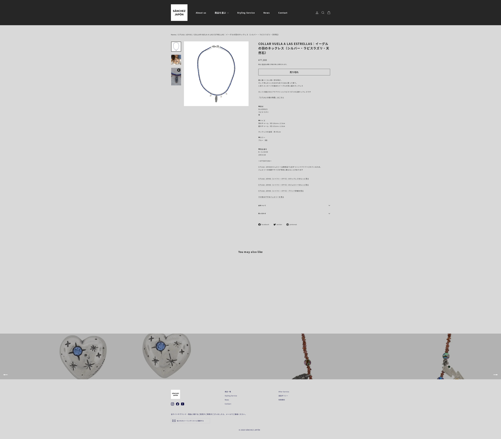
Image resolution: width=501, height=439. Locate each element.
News (266, 12)
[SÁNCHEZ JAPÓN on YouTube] (182, 404)
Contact (282, 12)
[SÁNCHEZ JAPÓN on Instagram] (172, 404)
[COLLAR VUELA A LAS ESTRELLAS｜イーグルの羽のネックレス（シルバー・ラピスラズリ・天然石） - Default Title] (172, 314)
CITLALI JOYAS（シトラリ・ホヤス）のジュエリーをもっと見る (283, 185)
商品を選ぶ (221, 12)
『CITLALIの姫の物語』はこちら (271, 97)
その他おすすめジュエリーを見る (271, 197)
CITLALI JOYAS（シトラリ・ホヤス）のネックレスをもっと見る (283, 179)
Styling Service (246, 12)
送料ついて (262, 205)
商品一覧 (228, 392)
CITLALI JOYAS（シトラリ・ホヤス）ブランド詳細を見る (281, 191)
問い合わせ (262, 213)
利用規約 (282, 400)
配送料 (264, 64)
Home (173, 34)
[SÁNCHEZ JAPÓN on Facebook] (177, 404)
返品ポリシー (283, 396)
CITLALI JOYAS (185, 34)
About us (201, 12)
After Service (284, 392)
